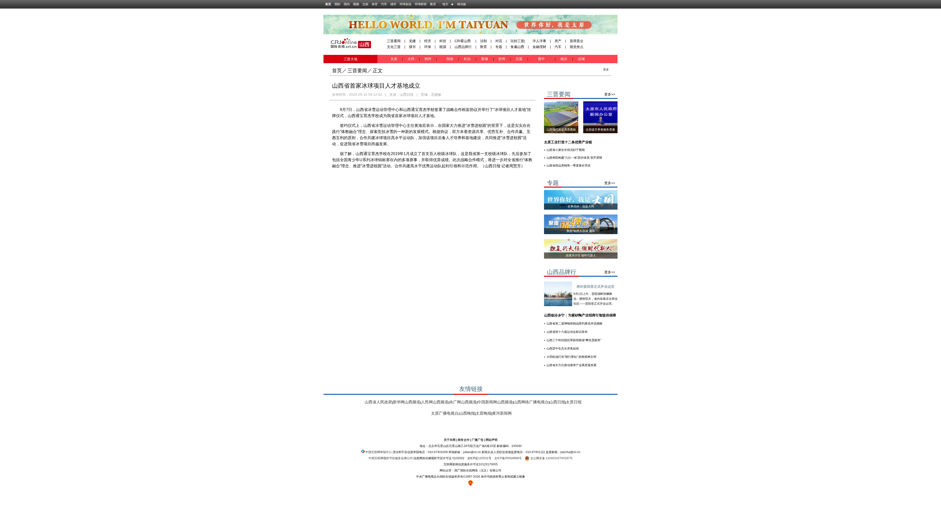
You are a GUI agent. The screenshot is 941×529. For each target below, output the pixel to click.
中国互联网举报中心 (378, 452)
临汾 (563, 59)
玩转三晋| (517, 41)
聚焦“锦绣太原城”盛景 (581, 231)
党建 (412, 41)
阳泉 (450, 59)
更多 (606, 69)
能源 (442, 47)
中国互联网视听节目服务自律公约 (391, 458)
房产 (558, 41)
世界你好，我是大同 (581, 206)
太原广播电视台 (444, 413)
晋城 (485, 59)
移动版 (461, 4)
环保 (427, 47)
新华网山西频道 (406, 402)
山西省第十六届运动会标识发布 (567, 332)
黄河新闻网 (502, 413)
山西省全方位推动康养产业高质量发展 (571, 365)
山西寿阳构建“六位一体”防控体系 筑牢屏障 (574, 157)
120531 (483, 458)
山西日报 (406, 94)
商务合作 (464, 440)
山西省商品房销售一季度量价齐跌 (568, 165)
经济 (427, 41)
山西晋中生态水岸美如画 (562, 348)
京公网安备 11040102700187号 (551, 458)
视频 (356, 4)
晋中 (542, 59)
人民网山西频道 (434, 402)
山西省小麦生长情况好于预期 (565, 150)
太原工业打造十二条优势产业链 (568, 142)
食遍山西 (517, 47)
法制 (483, 41)
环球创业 (405, 4)
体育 (375, 4)
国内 (347, 4)
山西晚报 (467, 413)
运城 (581, 59)
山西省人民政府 (378, 402)
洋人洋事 (539, 41)
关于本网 (450, 440)
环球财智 (421, 4)
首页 (328, 4)
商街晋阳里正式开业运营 (595, 287)
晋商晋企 (576, 41)
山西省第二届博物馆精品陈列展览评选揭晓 (574, 323)
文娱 (365, 4)
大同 (411, 59)
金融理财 (539, 47)
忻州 (502, 59)
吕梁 (519, 59)
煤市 (412, 47)
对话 (498, 41)
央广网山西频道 (463, 402)
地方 (445, 4)
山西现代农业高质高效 (561, 129)
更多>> (609, 94)
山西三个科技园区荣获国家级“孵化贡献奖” (573, 340)
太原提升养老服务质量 (600, 129)
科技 (442, 41)
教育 (433, 4)
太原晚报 (483, 413)
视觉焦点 (576, 47)
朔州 (427, 59)
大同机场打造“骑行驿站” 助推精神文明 (571, 357)
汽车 (384, 4)
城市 (393, 4)
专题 (498, 47)
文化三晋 (394, 47)
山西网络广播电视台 (531, 402)
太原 (394, 59)
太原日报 (574, 402)
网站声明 (491, 440)
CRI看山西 (463, 41)
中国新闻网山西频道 (495, 402)
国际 (337, 4)
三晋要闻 (394, 41)
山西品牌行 (463, 47)
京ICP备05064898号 (508, 458)
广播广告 (477, 440)
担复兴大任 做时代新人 (581, 255)
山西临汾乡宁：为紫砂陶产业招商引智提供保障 (580, 315)
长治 (468, 59)
